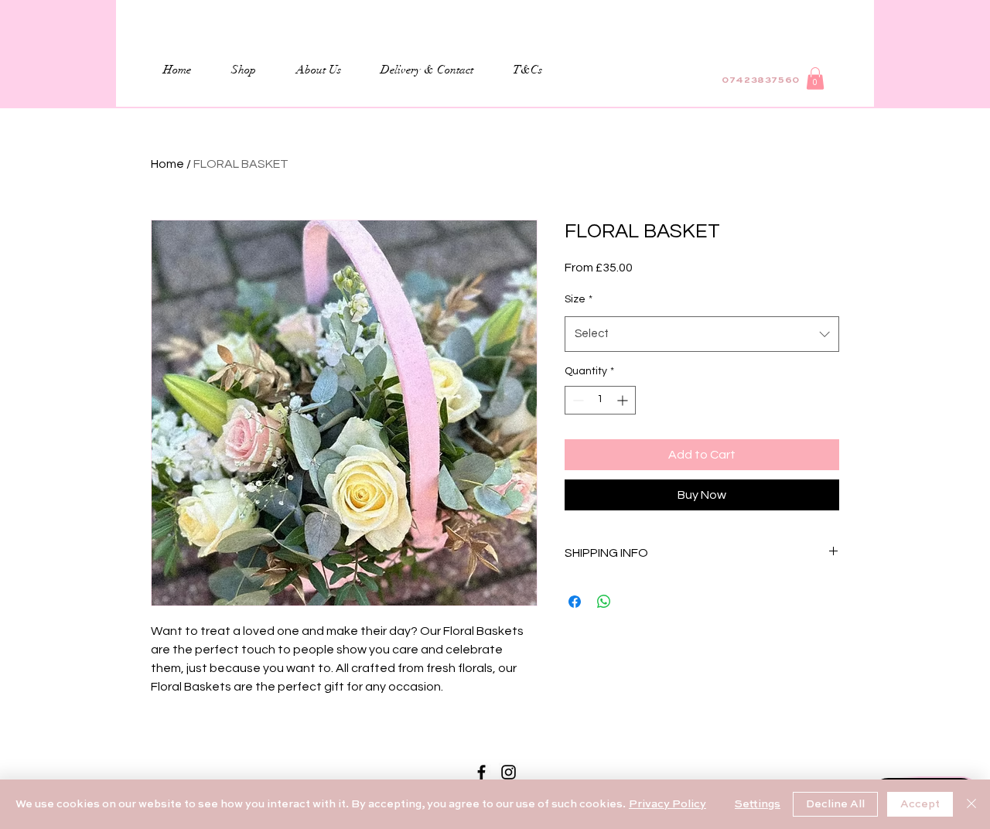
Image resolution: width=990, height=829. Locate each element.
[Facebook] (481, 772)
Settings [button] (757, 804)
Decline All (835, 804)
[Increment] (623, 400)
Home (167, 164)
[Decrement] (576, 400)
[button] (815, 78)
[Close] (971, 804)
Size (578, 299)
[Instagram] (508, 772)
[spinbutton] (600, 400)
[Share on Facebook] (574, 601)
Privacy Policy (667, 804)
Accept (920, 804)
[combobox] (702, 334)
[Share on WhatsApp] (604, 601)
